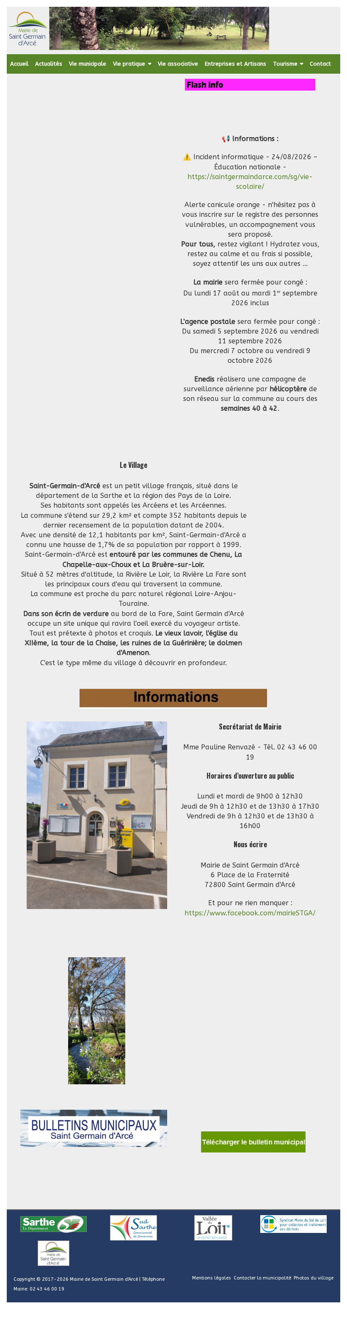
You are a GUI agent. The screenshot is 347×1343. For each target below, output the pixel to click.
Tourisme (285, 64)
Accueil (19, 64)
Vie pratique (129, 64)
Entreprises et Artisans (235, 64)
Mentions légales (211, 1278)
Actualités (48, 64)
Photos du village (313, 1278)
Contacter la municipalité (262, 1278)
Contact (320, 64)
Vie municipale (87, 64)
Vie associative (178, 64)
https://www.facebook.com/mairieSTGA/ (250, 913)
